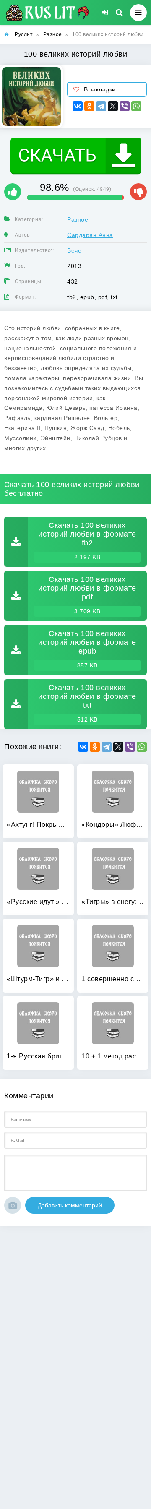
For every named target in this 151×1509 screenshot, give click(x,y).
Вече (74, 250)
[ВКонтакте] (78, 106)
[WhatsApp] (136, 106)
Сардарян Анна (90, 235)
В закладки (100, 89)
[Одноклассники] (89, 106)
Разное (77, 219)
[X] (113, 106)
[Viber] (125, 106)
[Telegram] (101, 106)
